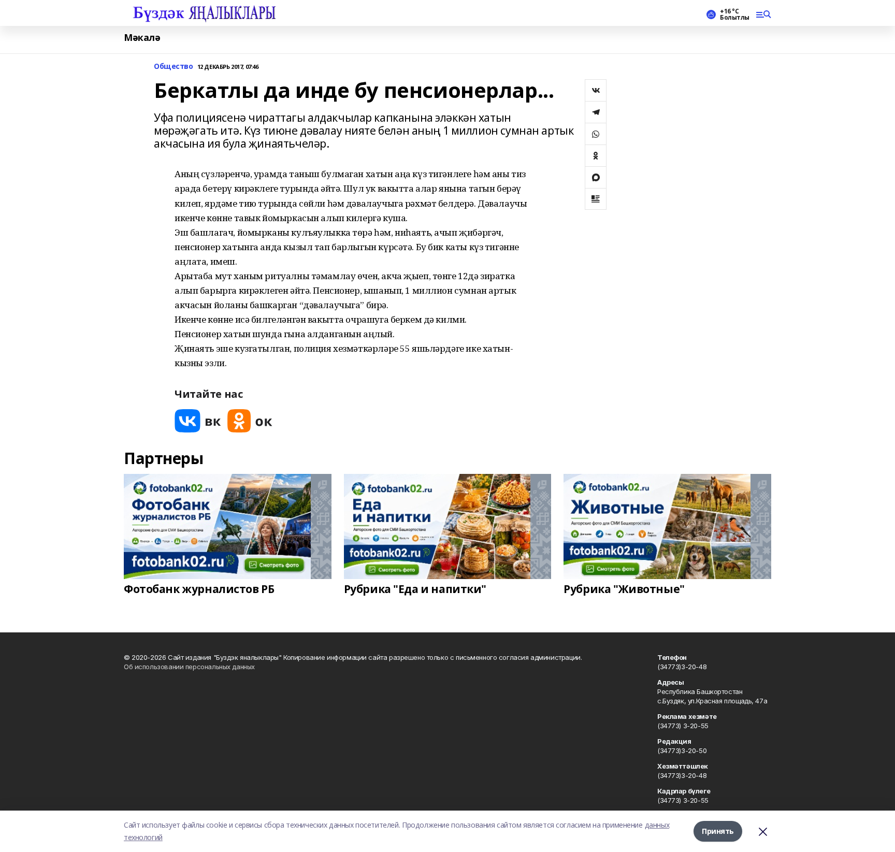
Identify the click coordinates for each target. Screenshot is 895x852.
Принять (718, 831)
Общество (173, 66)
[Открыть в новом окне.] (198, 420)
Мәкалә (142, 37)
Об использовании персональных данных (189, 666)
